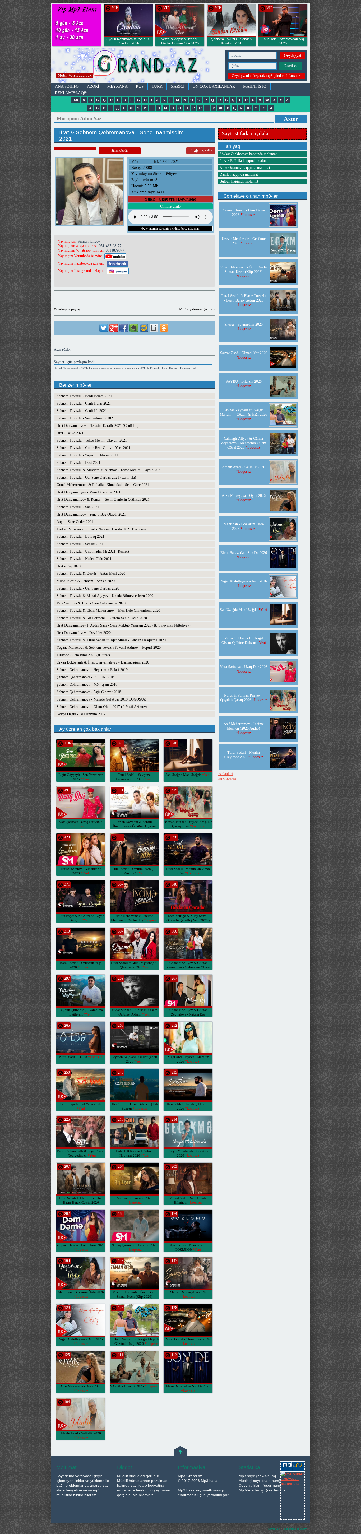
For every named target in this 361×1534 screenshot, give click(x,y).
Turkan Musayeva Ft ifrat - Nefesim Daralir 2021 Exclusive (101, 529)
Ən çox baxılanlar (214, 86)
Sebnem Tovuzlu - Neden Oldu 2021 (84, 559)
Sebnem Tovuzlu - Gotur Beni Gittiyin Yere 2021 (94, 448)
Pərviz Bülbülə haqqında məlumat (245, 161)
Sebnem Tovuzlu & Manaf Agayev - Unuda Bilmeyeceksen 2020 (105, 596)
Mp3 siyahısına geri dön (197, 309)
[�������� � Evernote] (133, 328)
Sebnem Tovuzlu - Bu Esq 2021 (80, 537)
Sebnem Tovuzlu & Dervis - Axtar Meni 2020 (91, 574)
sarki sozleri (227, 778)
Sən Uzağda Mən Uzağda (188, 775)
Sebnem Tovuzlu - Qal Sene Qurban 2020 (88, 588)
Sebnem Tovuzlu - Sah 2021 (78, 507)
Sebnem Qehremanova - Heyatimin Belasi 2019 (92, 670)
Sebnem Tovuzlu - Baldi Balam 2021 (84, 396)
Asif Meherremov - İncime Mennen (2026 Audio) (244, 728)
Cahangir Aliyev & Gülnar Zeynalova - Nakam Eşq (188, 1014)
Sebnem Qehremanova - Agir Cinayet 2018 (89, 692)
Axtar (291, 118)
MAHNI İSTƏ (254, 86)
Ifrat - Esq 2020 (69, 566)
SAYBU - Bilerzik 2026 (134, 1386)
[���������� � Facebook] (123, 328)
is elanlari (225, 774)
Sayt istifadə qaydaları (247, 133)
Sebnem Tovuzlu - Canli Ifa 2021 (82, 411)
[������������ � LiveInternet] (154, 328)
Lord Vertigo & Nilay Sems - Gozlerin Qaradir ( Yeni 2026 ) (188, 920)
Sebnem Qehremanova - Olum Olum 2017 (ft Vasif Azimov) (102, 707)
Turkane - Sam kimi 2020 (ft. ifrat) (83, 655)
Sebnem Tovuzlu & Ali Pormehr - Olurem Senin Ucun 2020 (102, 618)
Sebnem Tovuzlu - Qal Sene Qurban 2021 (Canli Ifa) (96, 477)
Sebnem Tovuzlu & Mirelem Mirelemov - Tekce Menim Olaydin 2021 (109, 470)
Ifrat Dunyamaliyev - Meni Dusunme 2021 (89, 492)
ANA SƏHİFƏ (67, 86)
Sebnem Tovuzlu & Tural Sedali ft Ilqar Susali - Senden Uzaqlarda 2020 (111, 640)
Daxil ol (290, 66)
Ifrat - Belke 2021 (70, 433)
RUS (140, 86)
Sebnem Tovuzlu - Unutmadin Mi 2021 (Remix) (93, 551)
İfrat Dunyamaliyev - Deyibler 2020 (84, 633)
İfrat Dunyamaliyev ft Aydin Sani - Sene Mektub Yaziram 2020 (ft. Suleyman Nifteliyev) (124, 625)
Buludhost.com (295, 1529)
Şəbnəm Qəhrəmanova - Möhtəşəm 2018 (87, 685)
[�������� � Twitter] (103, 328)
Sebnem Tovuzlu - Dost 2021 (78, 463)
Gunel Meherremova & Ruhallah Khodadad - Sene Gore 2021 (103, 485)
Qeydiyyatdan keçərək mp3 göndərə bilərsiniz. (266, 76)
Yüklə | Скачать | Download (170, 199)
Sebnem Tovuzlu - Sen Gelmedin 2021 (86, 418)
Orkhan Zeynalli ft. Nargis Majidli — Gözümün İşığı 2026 (243, 414)
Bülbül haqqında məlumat (239, 181)
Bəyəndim (201, 150)
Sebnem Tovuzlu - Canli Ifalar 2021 (84, 403)
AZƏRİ (93, 86)
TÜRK (157, 86)
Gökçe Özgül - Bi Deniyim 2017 (81, 714)
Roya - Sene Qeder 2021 (75, 522)
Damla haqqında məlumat (239, 175)
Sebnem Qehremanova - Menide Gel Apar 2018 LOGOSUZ (101, 699)
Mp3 (137, 65)
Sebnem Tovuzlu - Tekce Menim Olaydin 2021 (92, 440)
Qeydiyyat (292, 55)
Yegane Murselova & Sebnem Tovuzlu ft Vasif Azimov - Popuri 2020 (109, 648)
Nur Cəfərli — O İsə (80, 1057)
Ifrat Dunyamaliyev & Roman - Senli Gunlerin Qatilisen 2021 (103, 500)
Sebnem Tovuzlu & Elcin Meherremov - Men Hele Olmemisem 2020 (108, 611)
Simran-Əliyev (165, 174)
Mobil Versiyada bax (75, 75)
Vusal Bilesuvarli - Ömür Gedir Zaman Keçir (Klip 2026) (134, 1296)
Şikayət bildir (119, 150)
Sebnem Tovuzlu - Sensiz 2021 (80, 544)
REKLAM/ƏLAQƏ (71, 93)
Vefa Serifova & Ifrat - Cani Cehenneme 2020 (91, 603)
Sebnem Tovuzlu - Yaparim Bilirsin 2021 (87, 455)
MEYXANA (117, 86)
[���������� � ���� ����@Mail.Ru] (144, 328)
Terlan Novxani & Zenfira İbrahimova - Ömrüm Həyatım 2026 (134, 826)
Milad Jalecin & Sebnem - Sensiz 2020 (86, 581)
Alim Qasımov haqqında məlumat (245, 168)
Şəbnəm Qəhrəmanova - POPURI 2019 (86, 677)
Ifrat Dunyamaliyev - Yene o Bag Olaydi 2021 (91, 514)
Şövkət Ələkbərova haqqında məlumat (248, 154)
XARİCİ (177, 86)
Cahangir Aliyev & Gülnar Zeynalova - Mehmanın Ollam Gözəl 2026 (188, 967)
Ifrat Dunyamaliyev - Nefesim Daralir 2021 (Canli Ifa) (98, 426)
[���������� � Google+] (113, 328)
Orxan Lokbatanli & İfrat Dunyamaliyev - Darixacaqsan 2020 (103, 662)
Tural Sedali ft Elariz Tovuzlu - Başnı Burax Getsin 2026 (81, 1202)
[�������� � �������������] (164, 328)
